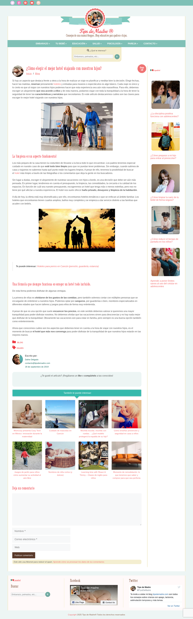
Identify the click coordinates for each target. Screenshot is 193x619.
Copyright (72, 614)
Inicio (29, 73)
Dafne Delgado (31, 359)
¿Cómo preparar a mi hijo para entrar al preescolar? (163, 156)
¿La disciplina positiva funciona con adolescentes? (164, 114)
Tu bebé (60, 43)
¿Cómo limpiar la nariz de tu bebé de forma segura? (164, 198)
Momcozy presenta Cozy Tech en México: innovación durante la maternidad (27, 433)
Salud (96, 43)
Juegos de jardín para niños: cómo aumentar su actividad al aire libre (27, 475)
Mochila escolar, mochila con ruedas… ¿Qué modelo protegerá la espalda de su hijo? (93, 433)
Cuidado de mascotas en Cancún (60, 432)
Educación (78, 43)
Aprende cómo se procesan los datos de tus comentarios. (79, 562)
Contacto (150, 43)
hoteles (57, 84)
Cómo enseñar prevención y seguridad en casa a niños (126, 432)
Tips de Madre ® (96, 31)
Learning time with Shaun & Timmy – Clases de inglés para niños (93, 475)
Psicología (114, 43)
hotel (17, 173)
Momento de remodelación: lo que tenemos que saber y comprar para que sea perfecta (126, 475)
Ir (117, 56)
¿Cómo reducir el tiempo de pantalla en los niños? (164, 240)
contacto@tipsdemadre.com (37, 363)
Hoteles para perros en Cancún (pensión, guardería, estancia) (68, 266)
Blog (37, 73)
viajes (20, 348)
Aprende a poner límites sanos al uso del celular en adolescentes (163, 283)
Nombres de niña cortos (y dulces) (60, 473)
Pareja (132, 43)
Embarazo (42, 43)
